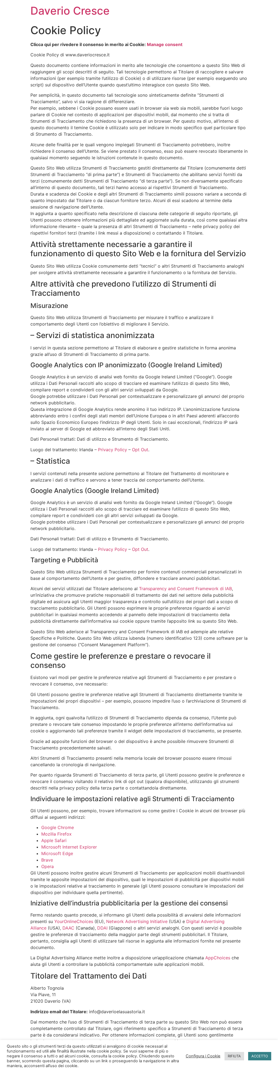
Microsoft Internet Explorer (69, 847)
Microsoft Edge (57, 853)
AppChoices (217, 957)
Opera (47, 866)
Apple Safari (54, 840)
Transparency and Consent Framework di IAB (185, 588)
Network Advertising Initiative (137, 921)
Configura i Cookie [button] (203, 1056)
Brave (47, 860)
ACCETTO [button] (259, 1056)
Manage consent (164, 44)
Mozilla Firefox (56, 834)
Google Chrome (57, 827)
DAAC (68, 928)
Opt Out (140, 449)
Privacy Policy (112, 449)
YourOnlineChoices (73, 921)
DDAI (102, 928)
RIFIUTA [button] (234, 1056)
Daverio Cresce (70, 10)
